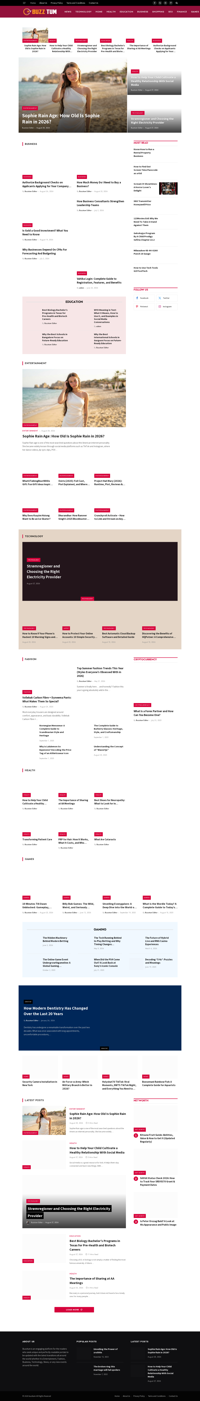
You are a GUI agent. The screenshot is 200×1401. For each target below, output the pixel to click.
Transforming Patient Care (37, 839)
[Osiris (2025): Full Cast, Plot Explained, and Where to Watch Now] (74, 467)
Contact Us (93, 2)
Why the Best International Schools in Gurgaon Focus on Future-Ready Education (108, 339)
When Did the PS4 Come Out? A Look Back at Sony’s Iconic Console (107, 963)
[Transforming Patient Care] (38, 825)
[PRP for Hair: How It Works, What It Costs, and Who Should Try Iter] (74, 825)
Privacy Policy (57, 2)
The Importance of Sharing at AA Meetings (139, 47)
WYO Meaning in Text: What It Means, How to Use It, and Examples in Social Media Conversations (106, 316)
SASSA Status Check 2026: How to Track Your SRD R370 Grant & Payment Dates (157, 1181)
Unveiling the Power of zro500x (106, 1351)
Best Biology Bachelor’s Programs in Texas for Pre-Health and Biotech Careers (113, 48)
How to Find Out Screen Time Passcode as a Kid (146, 170)
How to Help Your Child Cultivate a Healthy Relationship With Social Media (61, 48)
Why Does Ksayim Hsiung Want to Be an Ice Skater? (36, 517)
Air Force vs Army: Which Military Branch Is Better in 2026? (77, 1085)
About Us (43, 2)
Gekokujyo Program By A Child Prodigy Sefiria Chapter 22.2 (144, 236)
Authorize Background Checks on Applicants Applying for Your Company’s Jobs (164, 48)
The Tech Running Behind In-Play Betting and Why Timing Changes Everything (108, 941)
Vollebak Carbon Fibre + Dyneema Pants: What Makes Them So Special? (46, 699)
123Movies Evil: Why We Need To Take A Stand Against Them (146, 222)
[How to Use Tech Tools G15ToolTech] (168, 272)
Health (111, 11)
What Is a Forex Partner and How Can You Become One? (153, 713)
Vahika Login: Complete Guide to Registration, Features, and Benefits (99, 280)
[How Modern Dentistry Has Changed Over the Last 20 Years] (140, 1018)
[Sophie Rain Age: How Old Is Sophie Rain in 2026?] (35, 35)
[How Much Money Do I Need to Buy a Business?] (101, 164)
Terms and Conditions (75, 2)
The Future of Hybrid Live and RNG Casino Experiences (157, 941)
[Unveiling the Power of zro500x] (84, 1353)
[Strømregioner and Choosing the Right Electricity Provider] (87, 35)
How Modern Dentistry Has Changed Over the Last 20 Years (56, 1010)
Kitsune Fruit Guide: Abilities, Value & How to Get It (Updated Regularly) (157, 1138)
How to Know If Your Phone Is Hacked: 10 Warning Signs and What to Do (38, 635)
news (68, 11)
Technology (83, 11)
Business (142, 11)
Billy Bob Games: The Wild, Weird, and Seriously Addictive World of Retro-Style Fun (78, 905)
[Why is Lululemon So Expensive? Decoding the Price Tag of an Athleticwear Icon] (29, 752)
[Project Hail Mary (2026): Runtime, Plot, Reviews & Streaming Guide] (110, 467)
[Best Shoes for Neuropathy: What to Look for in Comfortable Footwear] (110, 786)
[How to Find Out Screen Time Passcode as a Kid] (168, 171)
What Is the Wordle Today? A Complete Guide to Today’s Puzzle (159, 905)
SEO (170, 11)
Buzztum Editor (28, 128)
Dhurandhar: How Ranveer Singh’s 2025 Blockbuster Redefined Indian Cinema (72, 517)
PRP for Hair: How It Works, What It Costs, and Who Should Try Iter (73, 841)
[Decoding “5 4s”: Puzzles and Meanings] (136, 964)
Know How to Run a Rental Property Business (144, 153)
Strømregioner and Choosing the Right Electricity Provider (87, 48)
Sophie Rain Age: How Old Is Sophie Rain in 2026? (35, 48)
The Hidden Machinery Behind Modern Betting (55, 939)
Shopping (158, 11)
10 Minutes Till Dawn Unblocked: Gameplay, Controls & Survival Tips (36, 905)
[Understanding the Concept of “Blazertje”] (84, 752)
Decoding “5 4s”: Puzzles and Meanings (158, 961)
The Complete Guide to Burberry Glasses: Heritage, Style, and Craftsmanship (108, 729)
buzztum (32, 1396)
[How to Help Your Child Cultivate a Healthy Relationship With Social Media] (61, 35)
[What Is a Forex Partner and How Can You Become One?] (156, 685)
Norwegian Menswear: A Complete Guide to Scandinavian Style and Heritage (52, 730)
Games (26, 897)
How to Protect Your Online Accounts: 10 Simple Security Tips (78, 635)
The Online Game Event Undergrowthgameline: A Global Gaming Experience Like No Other (57, 963)
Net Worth (140, 1129)
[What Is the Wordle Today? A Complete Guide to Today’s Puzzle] (160, 882)
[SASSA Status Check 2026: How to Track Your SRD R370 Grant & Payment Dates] (156, 1162)
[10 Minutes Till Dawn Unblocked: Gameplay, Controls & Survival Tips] (39, 882)
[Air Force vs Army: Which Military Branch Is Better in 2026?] (80, 1067)
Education (126, 11)
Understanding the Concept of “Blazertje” (108, 748)
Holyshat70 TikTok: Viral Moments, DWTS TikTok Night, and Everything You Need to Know (119, 1085)
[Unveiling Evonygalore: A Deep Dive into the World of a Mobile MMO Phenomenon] (120, 882)
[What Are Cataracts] (110, 825)
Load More (73, 1309)
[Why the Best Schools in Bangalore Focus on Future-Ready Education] (33, 339)
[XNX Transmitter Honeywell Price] (168, 206)
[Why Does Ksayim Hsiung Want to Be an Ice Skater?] (38, 501)
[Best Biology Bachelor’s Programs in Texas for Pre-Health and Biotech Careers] (113, 35)
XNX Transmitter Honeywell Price (142, 203)
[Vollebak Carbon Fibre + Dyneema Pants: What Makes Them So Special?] (47, 679)
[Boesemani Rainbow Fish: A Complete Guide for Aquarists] (160, 1067)
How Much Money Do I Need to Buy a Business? (99, 184)
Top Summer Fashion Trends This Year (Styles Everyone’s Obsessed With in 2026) (100, 672)
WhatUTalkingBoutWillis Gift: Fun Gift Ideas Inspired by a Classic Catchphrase (37, 482)
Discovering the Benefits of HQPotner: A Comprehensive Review (157, 635)
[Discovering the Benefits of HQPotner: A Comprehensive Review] (160, 618)
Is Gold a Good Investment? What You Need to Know (45, 232)
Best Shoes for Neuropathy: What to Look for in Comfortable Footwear (109, 802)
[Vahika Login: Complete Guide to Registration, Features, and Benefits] (101, 260)
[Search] (176, 3)
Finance (182, 11)
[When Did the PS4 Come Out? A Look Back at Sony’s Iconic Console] (85, 964)
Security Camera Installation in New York (39, 1083)
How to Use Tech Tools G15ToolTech (146, 269)
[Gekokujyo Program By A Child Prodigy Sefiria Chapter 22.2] (168, 238)
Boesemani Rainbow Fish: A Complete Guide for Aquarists (158, 1083)
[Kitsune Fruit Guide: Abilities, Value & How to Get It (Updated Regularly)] (156, 1118)
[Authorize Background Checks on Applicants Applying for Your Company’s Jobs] (165, 35)
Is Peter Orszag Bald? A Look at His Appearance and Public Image (158, 1223)
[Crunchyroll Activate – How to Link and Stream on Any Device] (110, 501)
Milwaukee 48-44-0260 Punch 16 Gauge (146, 252)
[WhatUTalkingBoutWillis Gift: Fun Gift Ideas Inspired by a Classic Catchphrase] (38, 467)
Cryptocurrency (142, 705)
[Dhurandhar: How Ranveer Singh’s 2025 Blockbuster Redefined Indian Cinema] (74, 501)
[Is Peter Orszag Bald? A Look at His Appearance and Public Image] (156, 1205)
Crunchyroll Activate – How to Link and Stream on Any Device (109, 517)
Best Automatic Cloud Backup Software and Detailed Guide (118, 635)
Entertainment (30, 40)
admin (81, 288)
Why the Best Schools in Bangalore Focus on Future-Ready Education (55, 337)
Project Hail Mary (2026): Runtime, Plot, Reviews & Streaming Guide (108, 482)
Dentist (104, 1048)
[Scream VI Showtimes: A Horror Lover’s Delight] (168, 188)
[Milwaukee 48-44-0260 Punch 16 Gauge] (168, 255)
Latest (66, 628)
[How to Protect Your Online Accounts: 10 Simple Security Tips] (80, 618)
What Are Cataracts (105, 839)
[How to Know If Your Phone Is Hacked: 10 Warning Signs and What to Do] (40, 618)
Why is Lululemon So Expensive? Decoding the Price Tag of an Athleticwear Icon (55, 750)
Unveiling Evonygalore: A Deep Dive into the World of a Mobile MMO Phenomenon (120, 905)
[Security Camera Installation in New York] (40, 1067)
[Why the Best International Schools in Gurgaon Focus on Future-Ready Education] (85, 339)
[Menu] (24, 3)
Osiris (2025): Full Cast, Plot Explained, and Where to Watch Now (72, 482)
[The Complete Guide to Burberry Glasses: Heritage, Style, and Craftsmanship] (84, 731)
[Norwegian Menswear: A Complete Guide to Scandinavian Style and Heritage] (29, 731)
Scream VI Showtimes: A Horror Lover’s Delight (145, 187)
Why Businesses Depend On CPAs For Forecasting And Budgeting (44, 251)
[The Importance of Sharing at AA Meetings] (139, 35)
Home (33, 2)
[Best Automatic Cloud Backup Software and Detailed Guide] (120, 618)
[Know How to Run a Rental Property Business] (168, 154)
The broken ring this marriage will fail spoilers (107, 1368)
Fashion (27, 692)
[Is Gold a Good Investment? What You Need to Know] (47, 212)
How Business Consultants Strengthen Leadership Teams (100, 203)
